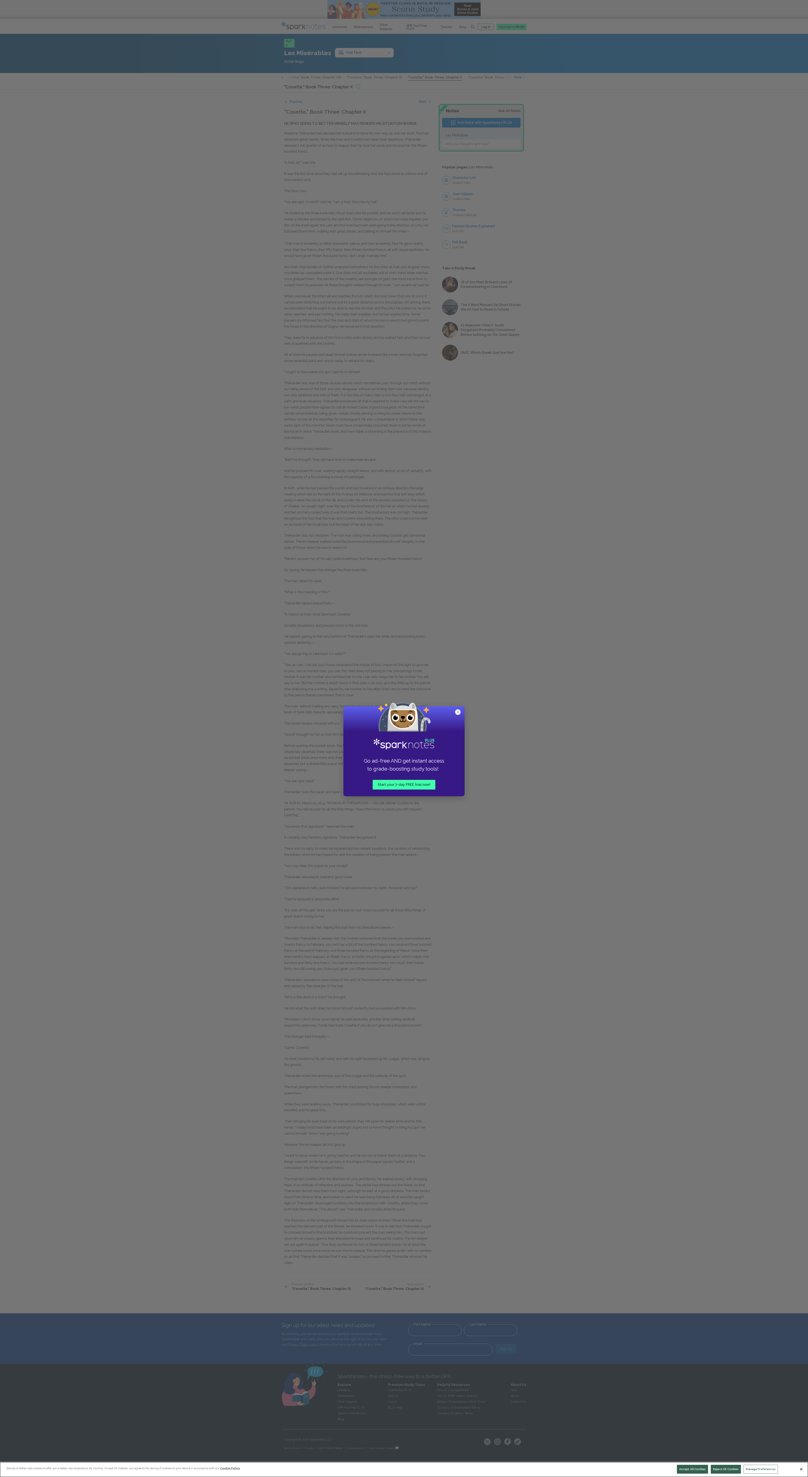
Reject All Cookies (726, 1469)
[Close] (801, 1469)
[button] (458, 712)
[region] (404, 1469)
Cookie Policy (230, 1468)
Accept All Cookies (692, 1469)
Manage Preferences (760, 1469)
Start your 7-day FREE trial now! (404, 784)
